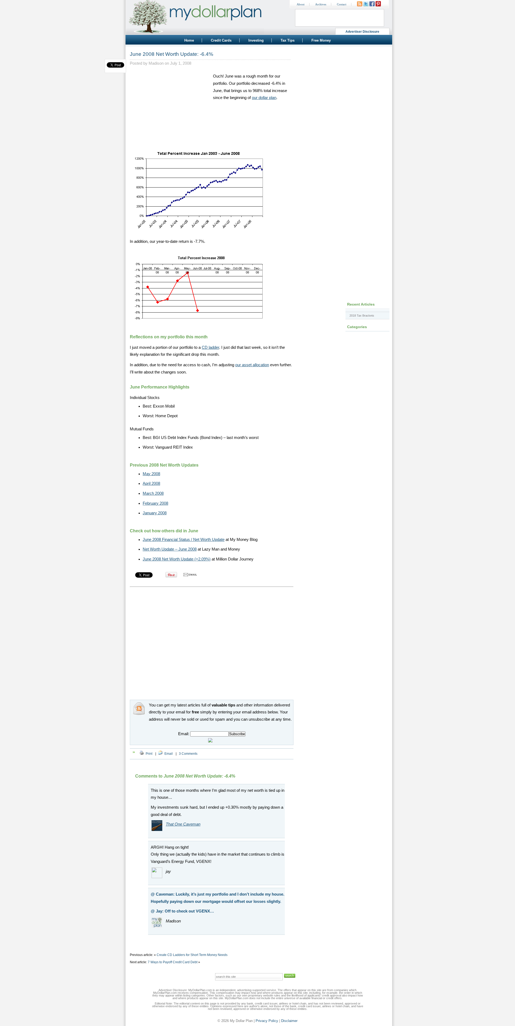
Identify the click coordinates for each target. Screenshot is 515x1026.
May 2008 (151, 474)
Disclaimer (289, 1021)
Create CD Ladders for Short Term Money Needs (192, 955)
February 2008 (155, 503)
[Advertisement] (170, 106)
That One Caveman (183, 824)
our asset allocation (252, 365)
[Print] (141, 753)
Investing (256, 40)
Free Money (321, 40)
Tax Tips (288, 40)
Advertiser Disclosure (362, 32)
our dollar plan (264, 98)
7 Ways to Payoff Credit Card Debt (172, 962)
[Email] (160, 753)
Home (189, 40)
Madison (156, 63)
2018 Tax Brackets (362, 315)
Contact (341, 4)
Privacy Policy (267, 1021)
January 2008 (155, 513)
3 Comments (188, 754)
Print (149, 754)
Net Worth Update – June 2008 (170, 549)
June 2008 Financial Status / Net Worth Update (184, 539)
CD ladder (210, 347)
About (300, 4)
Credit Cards (221, 40)
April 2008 (151, 483)
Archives (320, 4)
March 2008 (153, 493)
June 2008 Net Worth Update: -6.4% (171, 54)
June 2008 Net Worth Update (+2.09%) (177, 559)
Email (168, 754)
